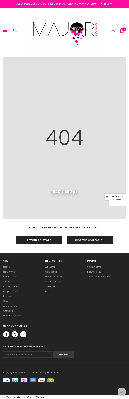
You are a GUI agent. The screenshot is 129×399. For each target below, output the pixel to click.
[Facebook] (6, 334)
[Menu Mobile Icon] (5, 30)
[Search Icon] (15, 30)
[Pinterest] (23, 334)
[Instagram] (15, 334)
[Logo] (64, 30)
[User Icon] (113, 30)
